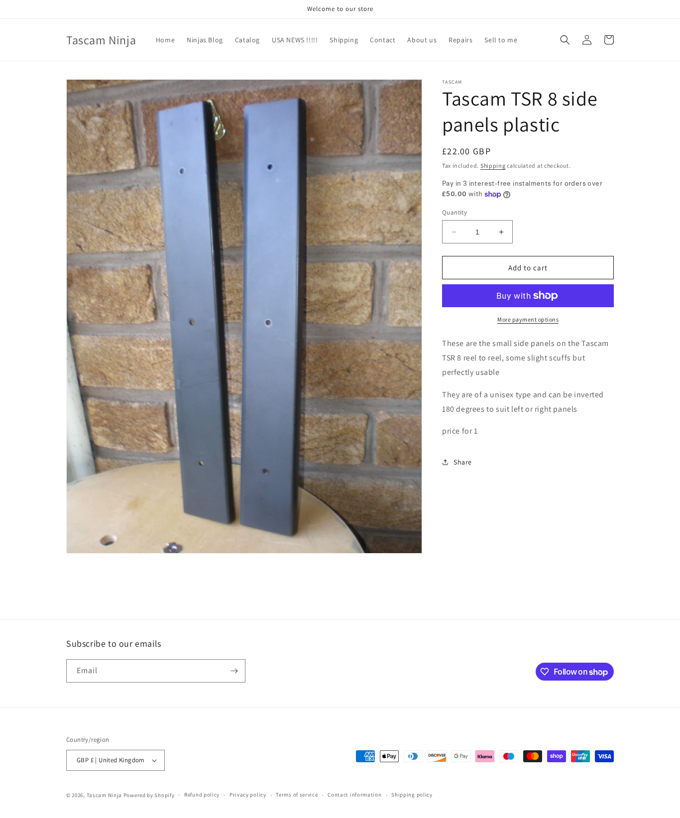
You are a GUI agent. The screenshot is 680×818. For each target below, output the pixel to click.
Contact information (354, 794)
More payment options (528, 319)
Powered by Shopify (149, 795)
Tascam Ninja (104, 795)
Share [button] (462, 462)
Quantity (454, 212)
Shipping (493, 165)
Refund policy (202, 794)
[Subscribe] (234, 671)
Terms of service (297, 794)
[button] (565, 40)
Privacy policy (247, 794)
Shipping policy (412, 794)
